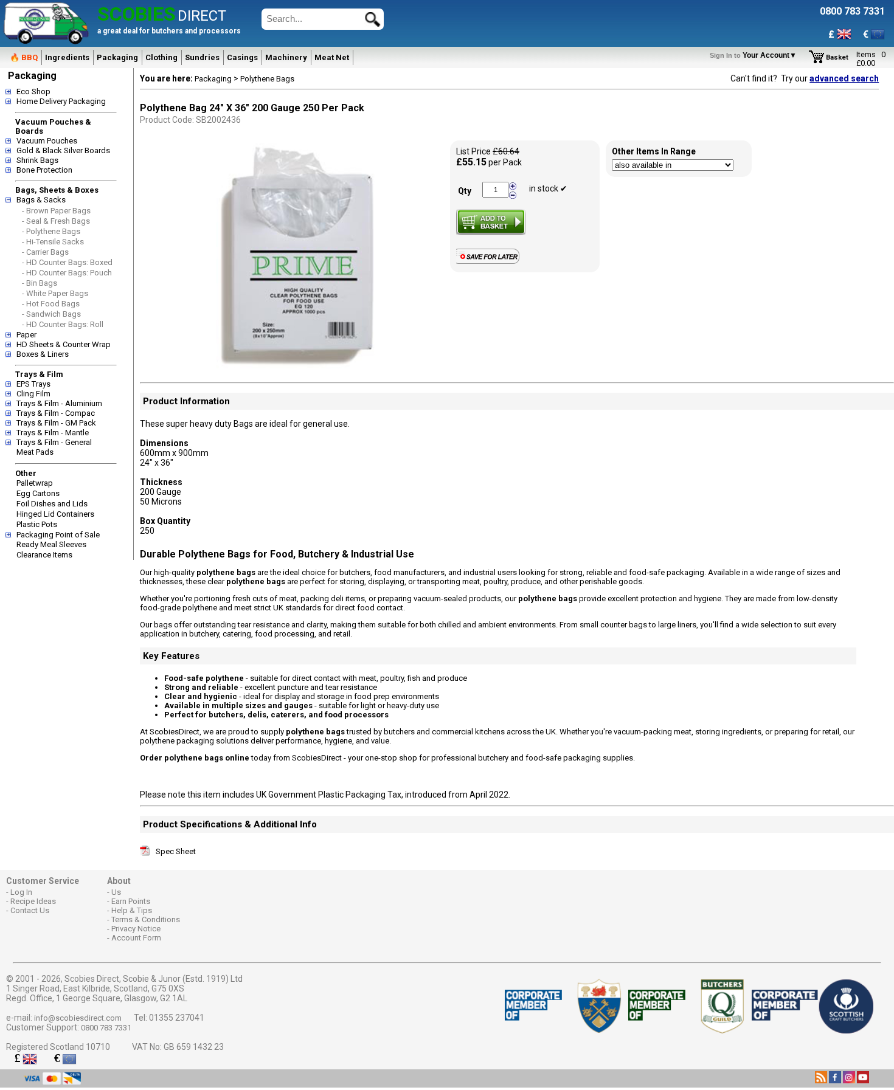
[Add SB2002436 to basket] (490, 222)
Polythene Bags (267, 78)
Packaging (117, 57)
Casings (242, 57)
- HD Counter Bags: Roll (62, 324)
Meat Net (331, 57)
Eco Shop (33, 91)
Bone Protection (44, 169)
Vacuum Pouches (46, 140)
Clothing (161, 57)
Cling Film (33, 393)
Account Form (136, 937)
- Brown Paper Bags (56, 210)
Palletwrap (34, 483)
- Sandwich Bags (51, 314)
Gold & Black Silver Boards (63, 150)
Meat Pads (35, 452)
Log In (21, 892)
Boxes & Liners (42, 354)
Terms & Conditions (145, 919)
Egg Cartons (38, 493)
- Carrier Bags (45, 252)
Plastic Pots (36, 524)
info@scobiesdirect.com (78, 1018)
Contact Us (29, 910)
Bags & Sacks (41, 199)
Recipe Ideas (33, 901)
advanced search (844, 78)
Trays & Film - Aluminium (59, 403)
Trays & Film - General (54, 442)
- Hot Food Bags (51, 303)
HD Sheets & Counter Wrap (63, 344)
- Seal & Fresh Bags (56, 221)
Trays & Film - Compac (55, 413)
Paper (26, 334)
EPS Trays (33, 383)
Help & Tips (131, 910)
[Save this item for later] (490, 261)
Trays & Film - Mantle (52, 432)
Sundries (202, 57)
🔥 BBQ (24, 57)
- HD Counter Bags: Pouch (67, 272)
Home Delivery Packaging (61, 101)
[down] (513, 194)
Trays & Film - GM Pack (56, 422)
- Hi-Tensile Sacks (53, 241)
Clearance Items (44, 554)
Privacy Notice (136, 928)
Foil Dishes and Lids (52, 503)
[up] (513, 186)
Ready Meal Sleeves (51, 544)
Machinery (286, 57)
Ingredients (67, 57)
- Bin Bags (39, 283)
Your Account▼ (755, 55)
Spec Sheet (176, 851)
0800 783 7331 (106, 1027)
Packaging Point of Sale (58, 534)
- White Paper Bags (55, 293)
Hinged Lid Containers (55, 514)
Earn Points (130, 901)
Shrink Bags (37, 160)
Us (116, 892)
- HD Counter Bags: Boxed (67, 262)
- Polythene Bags (51, 231)
